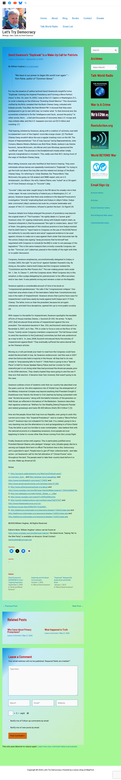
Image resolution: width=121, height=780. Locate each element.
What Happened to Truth (56, 629)
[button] (26, 3)
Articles (94, 200)
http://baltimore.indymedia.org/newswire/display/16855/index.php (38, 513)
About (55, 18)
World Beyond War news (101, 215)
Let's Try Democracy (19, 31)
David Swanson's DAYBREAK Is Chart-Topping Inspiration (15, 580)
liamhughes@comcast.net (20, 540)
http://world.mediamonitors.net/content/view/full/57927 (36, 500)
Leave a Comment (16, 59)
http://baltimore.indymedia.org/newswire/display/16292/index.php (38, 517)
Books (75, 18)
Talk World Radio (49, 26)
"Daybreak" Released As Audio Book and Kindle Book (63, 580)
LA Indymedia (32, 66)
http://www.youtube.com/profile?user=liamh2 (28, 533)
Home (43, 18)
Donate (100, 18)
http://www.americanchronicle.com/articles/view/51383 (33, 483)
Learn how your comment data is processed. (57, 746)
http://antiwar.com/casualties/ (43, 477)
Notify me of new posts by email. (25, 727)
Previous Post (10, 606)
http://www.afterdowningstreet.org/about (29, 487)
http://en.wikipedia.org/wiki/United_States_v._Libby (33, 493)
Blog (65, 18)
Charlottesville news (100, 223)
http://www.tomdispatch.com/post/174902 (27, 480)
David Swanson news (100, 208)
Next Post (78, 606)
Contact (88, 18)
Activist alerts (97, 193)
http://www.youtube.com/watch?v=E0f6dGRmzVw (33, 497)
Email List (68, 26)
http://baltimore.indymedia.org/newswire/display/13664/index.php (40, 510)
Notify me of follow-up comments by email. (29, 721)
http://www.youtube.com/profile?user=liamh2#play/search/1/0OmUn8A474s (42, 490)
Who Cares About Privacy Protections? (19, 630)
